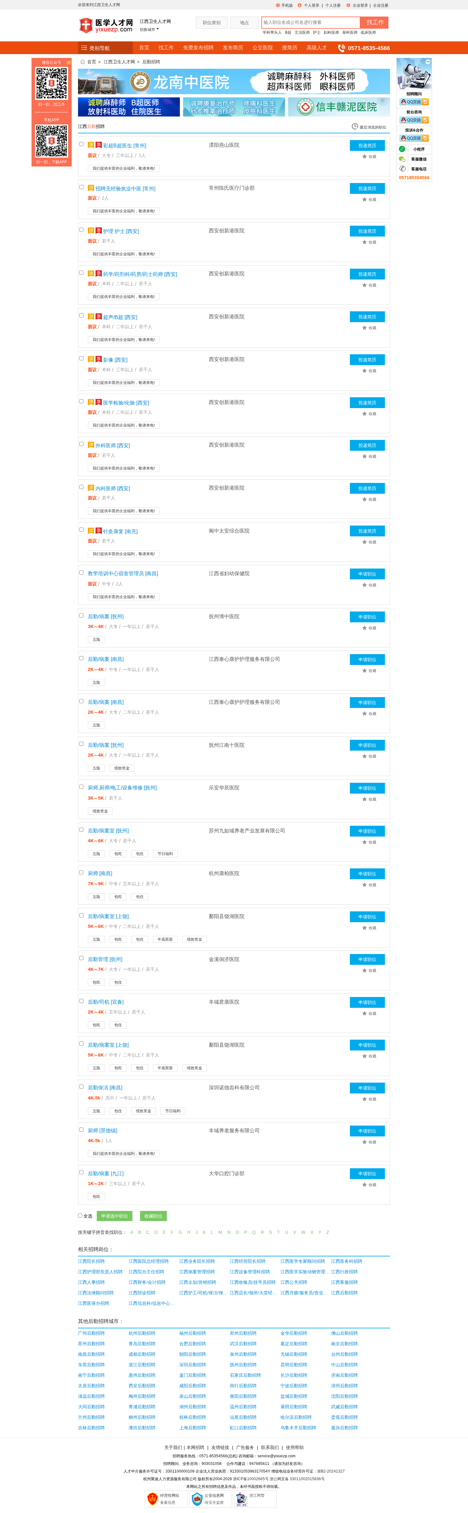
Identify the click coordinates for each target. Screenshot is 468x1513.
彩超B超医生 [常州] (124, 145)
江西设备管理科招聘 (250, 1271)
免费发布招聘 (198, 47)
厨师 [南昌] (100, 873)
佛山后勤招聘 (344, 1333)
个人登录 (311, 5)
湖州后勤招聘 (192, 1406)
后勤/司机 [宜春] (106, 1002)
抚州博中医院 (224, 616)
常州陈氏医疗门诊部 (232, 188)
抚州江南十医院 (227, 745)
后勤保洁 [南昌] (105, 1087)
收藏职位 (153, 1216)
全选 (87, 1216)
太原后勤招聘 (91, 1385)
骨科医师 (350, 32)
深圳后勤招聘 (192, 1364)
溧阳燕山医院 (224, 145)
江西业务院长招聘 (197, 1261)
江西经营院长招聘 (248, 1261)
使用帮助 (295, 1447)
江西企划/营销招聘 (197, 1282)
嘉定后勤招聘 (293, 1343)
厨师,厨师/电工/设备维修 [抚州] (122, 787)
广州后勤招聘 (91, 1333)
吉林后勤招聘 (91, 1427)
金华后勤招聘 (293, 1333)
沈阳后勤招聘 (344, 1396)
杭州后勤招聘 (142, 1333)
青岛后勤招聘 (142, 1343)
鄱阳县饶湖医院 (227, 916)
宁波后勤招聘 (293, 1385)
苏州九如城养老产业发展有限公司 (247, 830)
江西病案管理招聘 (197, 1271)
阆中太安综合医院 (229, 531)
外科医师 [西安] (112, 445)
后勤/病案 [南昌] (106, 659)
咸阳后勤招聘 (192, 1385)
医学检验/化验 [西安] (125, 403)
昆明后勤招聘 (293, 1364)
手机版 (287, 5)
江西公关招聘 (293, 1282)
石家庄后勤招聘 (245, 1375)
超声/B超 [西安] (119, 317)
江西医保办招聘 (93, 1303)
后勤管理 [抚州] (105, 959)
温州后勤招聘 (243, 1406)
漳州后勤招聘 (344, 1385)
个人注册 (333, 5)
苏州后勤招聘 (91, 1343)
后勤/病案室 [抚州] (108, 830)
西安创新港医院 (227, 230)
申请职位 (367, 573)
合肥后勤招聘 (192, 1343)
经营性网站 (169, 1495)
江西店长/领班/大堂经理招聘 (254, 1292)
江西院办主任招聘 (146, 1271)
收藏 (372, 156)
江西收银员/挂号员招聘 (253, 1282)
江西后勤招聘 (344, 1292)
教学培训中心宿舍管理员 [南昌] (123, 573)
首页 (144, 47)
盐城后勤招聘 (293, 1396)
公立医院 (262, 47)
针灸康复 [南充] (120, 531)
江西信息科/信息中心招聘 (153, 1303)
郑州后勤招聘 (243, 1333)
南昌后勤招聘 (91, 1354)
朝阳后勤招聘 (192, 1354)
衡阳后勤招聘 (243, 1396)
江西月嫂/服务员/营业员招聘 (305, 1292)
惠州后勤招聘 (142, 1375)
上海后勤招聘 (192, 1427)
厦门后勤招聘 (192, 1375)
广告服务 (245, 1447)
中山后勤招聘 (344, 1364)
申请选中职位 (114, 1216)
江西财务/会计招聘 (147, 1282)
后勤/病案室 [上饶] (108, 916)
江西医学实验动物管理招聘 (305, 1271)
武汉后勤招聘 (243, 1343)
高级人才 (317, 47)
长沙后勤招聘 (293, 1375)
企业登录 (360, 5)
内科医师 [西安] (112, 488)
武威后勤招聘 (344, 1406)
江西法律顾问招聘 (96, 1292)
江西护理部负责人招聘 (100, 1271)
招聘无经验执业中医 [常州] (124, 188)
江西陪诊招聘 (142, 1292)
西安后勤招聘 (142, 1385)
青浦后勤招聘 (142, 1406)
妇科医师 (331, 32)
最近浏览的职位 (373, 127)
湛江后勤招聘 (142, 1364)
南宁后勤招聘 (91, 1375)
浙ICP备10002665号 (251, 1479)
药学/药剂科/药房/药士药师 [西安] (139, 274)
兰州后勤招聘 (91, 1417)
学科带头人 (272, 32)
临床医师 (368, 32)
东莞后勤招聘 (91, 1364)
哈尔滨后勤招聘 (296, 1417)
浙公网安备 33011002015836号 (297, 1479)
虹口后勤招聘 (243, 1427)
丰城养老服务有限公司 (234, 1130)
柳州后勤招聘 (142, 1417)
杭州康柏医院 (224, 873)
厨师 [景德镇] (102, 1130)
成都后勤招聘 (142, 1354)
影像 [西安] (114, 360)
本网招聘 (195, 1447)
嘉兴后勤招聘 (344, 1427)
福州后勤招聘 (192, 1333)
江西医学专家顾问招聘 (302, 1261)
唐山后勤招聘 (192, 1396)
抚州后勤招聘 (243, 1364)
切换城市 (147, 29)
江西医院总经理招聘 (149, 1261)
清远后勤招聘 (91, 1396)
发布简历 (233, 47)
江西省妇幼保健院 (229, 573)
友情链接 (220, 1447)
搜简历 (289, 47)
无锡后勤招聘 (293, 1354)
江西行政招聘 (344, 1271)
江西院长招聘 (91, 1261)
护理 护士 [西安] (120, 231)
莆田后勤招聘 (293, 1406)
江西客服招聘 (344, 1282)
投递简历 (367, 145)
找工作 (166, 47)
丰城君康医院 (224, 1002)
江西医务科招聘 (346, 1261)
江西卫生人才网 (119, 61)
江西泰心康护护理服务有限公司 (244, 659)
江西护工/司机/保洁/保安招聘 (204, 1292)
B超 (288, 32)
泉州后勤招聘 (243, 1354)
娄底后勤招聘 (344, 1417)
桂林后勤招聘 (192, 1417)
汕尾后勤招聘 (243, 1417)
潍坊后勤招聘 (142, 1427)
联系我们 (269, 1447)
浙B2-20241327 (331, 1471)
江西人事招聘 (91, 1282)
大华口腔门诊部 (227, 1173)
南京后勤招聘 (344, 1343)
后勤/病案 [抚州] (106, 616)
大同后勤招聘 (91, 1406)
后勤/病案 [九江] (106, 1173)
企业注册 (380, 5)
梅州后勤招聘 (142, 1396)
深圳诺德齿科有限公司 (234, 1087)
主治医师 (302, 32)
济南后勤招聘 (344, 1375)
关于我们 (173, 1447)
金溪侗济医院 (224, 959)
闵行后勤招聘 (243, 1385)
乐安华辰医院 (224, 787)
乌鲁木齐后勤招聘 (298, 1427)
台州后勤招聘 (344, 1354)
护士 (317, 32)
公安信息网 (214, 1495)
